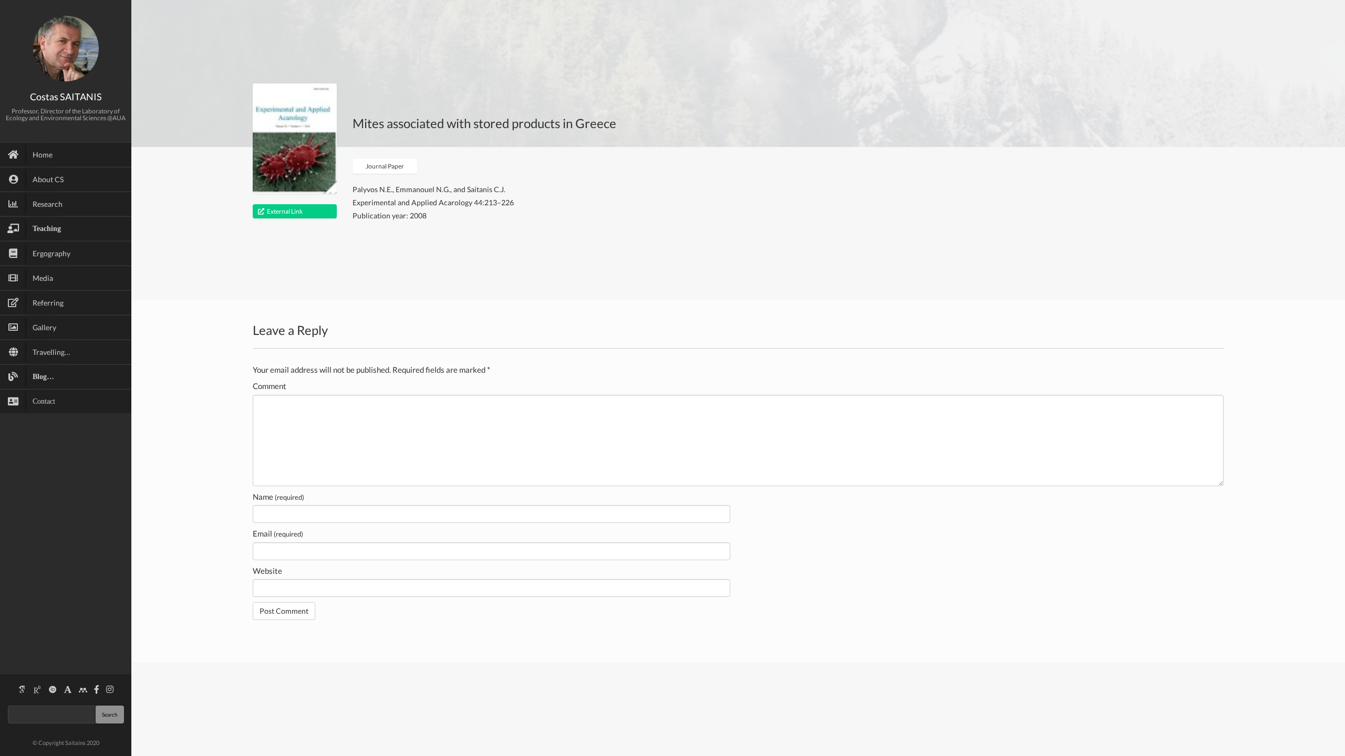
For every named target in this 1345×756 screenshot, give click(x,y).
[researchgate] (37, 689)
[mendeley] (83, 689)
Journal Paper (385, 166)
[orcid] (52, 689)
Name (278, 496)
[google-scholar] (22, 689)
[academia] (68, 689)
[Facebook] (96, 689)
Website (267, 570)
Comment (269, 386)
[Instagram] (109, 689)
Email (278, 533)
